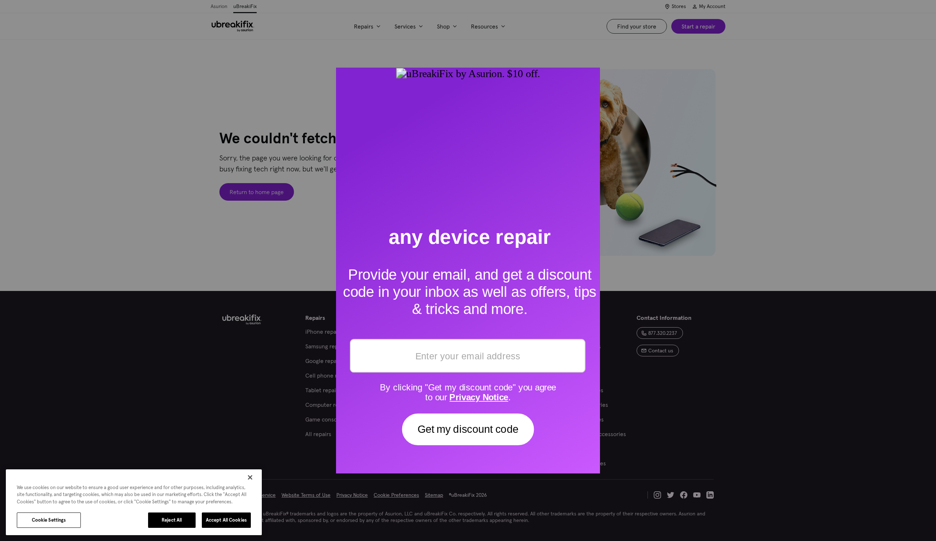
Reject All (172, 520)
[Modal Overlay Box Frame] (468, 270)
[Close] (250, 477)
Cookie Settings (49, 520)
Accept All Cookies (226, 520)
